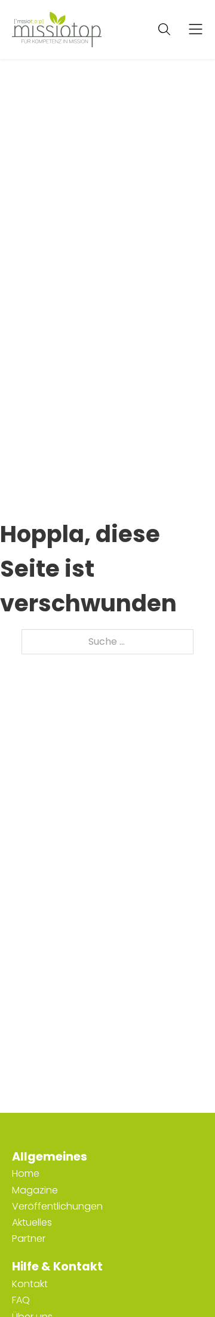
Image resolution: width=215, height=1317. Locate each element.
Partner (28, 1238)
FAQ (21, 1300)
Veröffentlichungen (57, 1206)
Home (25, 1173)
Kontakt (30, 1284)
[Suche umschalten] (164, 29)
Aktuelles (32, 1222)
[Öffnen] (195, 29)
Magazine (35, 1190)
